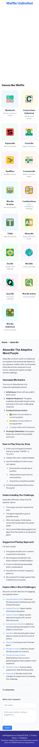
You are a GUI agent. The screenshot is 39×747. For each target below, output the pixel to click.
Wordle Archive (12, 649)
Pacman (9, 642)
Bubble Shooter (12, 608)
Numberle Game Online (15, 655)
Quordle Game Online (15, 599)
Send (7, 728)
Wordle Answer (12, 667)
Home (4, 342)
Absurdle (10, 674)
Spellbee (9, 633)
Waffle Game (14, 740)
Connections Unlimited (15, 624)
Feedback (23, 738)
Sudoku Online (12, 615)
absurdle (14, 342)
